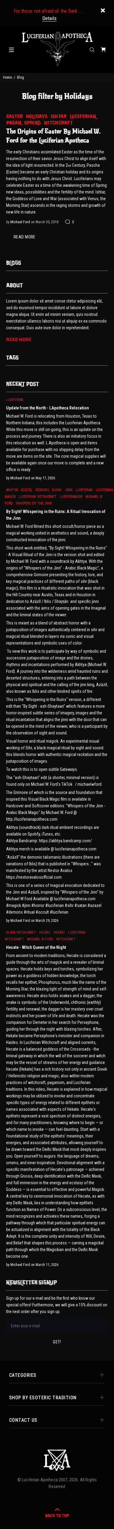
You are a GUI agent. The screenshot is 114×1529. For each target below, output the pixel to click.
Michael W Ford (40, 939)
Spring (32, 122)
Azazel (27, 490)
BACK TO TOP (57, 1516)
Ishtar (58, 116)
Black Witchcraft (21, 932)
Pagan (13, 122)
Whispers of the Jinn (34, 503)
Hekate (59, 932)
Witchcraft (58, 122)
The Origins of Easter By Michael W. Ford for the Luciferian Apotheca (53, 136)
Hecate (44, 932)
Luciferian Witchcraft (38, 496)
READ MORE (25, 236)
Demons (42, 490)
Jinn (68, 490)
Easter (14, 116)
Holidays (36, 116)
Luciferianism (71, 496)
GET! (57, 1341)
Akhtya (12, 490)
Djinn (57, 490)
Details (49, 18)
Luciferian (83, 116)
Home (7, 77)
